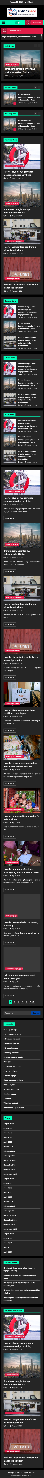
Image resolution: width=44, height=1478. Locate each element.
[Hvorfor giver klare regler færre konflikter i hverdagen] (22, 694)
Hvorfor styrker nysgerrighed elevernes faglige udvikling (10, 311)
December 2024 (10, 1215)
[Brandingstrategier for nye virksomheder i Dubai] (22, 194)
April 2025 (8, 1197)
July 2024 (7, 1238)
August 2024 (9, 1234)
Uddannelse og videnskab (15, 166)
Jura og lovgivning (12, 704)
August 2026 (9, 1124)
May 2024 (7, 1247)
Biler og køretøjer (10, 1030)
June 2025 (8, 1188)
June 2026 (8, 1133)
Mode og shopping (11, 1089)
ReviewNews (16, 1475)
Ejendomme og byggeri (14, 969)
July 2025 (7, 1183)
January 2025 (9, 1211)
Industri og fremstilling (13, 1066)
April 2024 (8, 1252)
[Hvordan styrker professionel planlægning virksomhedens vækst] (22, 853)
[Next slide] (39, 87)
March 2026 (8, 1147)
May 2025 (7, 1192)
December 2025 (10, 1160)
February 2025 (9, 1206)
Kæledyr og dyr (11, 916)
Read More (10, 518)
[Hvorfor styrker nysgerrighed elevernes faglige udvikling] (22, 156)
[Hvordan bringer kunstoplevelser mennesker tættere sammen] (22, 747)
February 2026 (9, 1151)
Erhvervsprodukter (11, 1043)
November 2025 (10, 1165)
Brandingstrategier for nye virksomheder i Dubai (10, 98)
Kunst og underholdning (27, 120)
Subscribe (37, 23)
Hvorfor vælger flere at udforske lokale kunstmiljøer (10, 124)
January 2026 (9, 1156)
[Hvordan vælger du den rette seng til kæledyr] (22, 906)
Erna (21, 103)
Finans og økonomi (13, 279)
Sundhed (7, 1099)
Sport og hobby (10, 1094)
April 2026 (8, 1142)
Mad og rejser (9, 1085)
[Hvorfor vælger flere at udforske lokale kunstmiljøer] (22, 231)
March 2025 (8, 1202)
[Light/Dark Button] (17, 22)
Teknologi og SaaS (11, 1103)
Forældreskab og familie (14, 810)
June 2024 (8, 1243)
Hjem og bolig (9, 1062)
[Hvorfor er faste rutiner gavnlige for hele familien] (22, 800)
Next (32, 1002)
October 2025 (9, 1169)
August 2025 (9, 1179)
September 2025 (10, 1174)
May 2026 (7, 1137)
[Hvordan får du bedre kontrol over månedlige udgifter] (22, 269)
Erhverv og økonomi (12, 1039)
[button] (3, 22)
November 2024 (10, 1220)
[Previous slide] (35, 87)
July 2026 (7, 1128)
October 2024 (9, 1224)
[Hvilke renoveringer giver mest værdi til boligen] (22, 959)
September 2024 (10, 1229)
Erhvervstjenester (24, 94)
